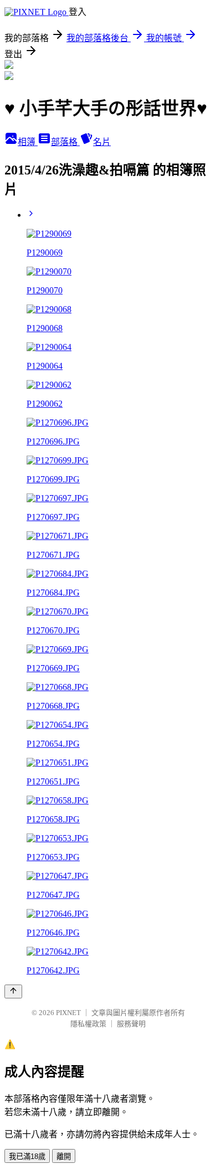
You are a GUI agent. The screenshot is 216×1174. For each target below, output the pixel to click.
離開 (63, 1156)
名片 (102, 142)
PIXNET (68, 1012)
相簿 (28, 142)
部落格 (65, 142)
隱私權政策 (88, 1024)
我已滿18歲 (27, 1156)
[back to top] (13, 991)
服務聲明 (131, 1024)
